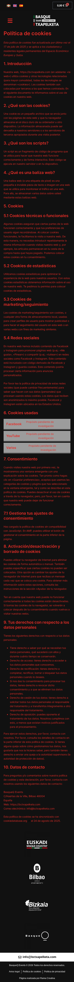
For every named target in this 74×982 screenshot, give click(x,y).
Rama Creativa (47, 978)
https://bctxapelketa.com (35, 71)
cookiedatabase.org (15, 820)
